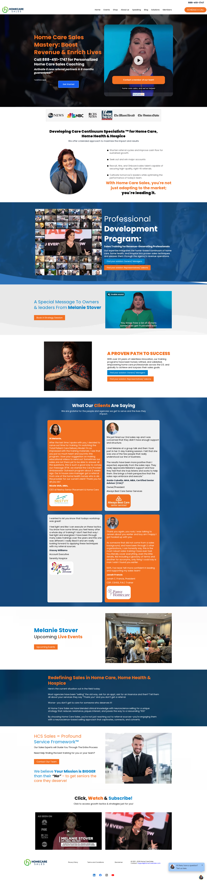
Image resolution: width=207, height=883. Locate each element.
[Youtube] (113, 875)
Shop (115, 9)
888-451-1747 (196, 2)
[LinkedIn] (94, 875)
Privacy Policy (73, 862)
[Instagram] (107, 875)
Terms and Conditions (95, 862)
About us (125, 9)
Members (167, 9)
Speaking (136, 9)
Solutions (155, 9)
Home (97, 9)
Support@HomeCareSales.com (149, 863)
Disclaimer (119, 862)
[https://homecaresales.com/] (42, 862)
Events (107, 9)
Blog (146, 9)
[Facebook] (100, 875)
